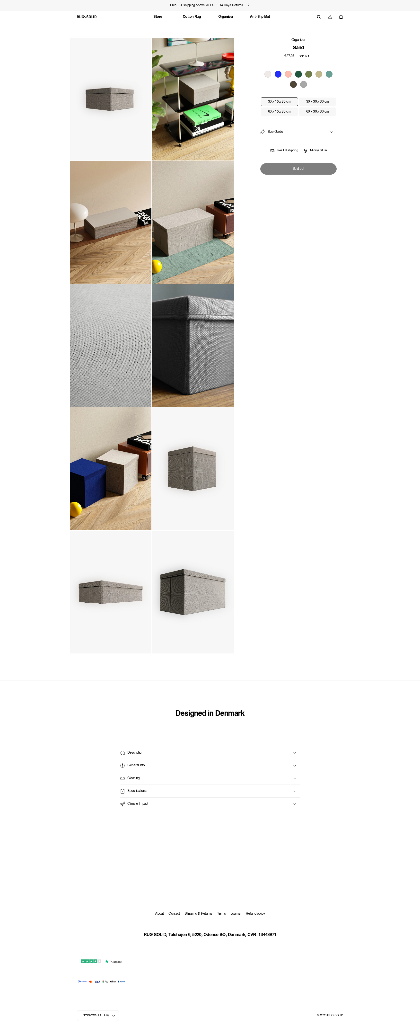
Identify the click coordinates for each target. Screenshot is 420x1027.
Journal (236, 914)
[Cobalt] (278, 74)
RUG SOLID (335, 1015)
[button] (318, 16)
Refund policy (255, 914)
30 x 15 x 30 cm (279, 101)
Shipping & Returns (198, 914)
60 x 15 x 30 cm (279, 111)
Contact (174, 914)
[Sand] (267, 74)
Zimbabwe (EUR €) (95, 1015)
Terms (221, 914)
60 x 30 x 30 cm (317, 111)
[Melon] (288, 74)
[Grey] (303, 84)
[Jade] (329, 74)
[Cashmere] (318, 74)
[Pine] (298, 74)
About (159, 914)
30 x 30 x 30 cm (317, 101)
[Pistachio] (308, 74)
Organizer (298, 40)
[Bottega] (293, 84)
